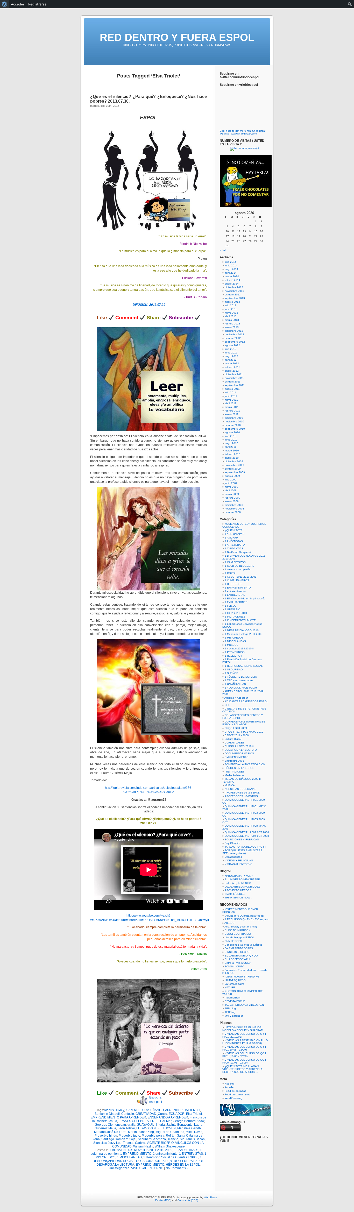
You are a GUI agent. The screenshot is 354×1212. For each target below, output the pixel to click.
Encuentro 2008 (234, 760)
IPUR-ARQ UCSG (235, 980)
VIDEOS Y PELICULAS (239, 860)
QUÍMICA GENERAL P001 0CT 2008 (247, 832)
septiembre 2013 (235, 298)
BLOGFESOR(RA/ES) (238, 933)
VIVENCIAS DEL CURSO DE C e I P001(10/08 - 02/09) (244, 1048)
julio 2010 (230, 436)
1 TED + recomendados (239, 680)
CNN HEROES (233, 941)
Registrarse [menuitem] (37, 4)
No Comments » (177, 1168)
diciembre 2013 (234, 287)
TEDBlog (230, 1012)
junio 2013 (231, 309)
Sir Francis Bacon (192, 1139)
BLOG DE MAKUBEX (237, 930)
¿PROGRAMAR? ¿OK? (239, 875)
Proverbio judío (129, 1135)
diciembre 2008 (234, 505)
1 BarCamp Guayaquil (238, 552)
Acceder (229, 1087)
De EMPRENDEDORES (239, 948)
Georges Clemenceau (110, 1124)
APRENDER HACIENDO (182, 1110)
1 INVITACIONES (235, 616)
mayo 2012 (231, 356)
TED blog (230, 1008)
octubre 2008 (233, 512)
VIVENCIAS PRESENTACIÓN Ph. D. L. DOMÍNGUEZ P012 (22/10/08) (245, 1042)
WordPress (210, 1197)
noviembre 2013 (234, 290)
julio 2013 (230, 305)
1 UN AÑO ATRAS (235, 684)
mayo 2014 (231, 269)
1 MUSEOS (231, 644)
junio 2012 (231, 352)
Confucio (127, 1114)
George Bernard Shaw (188, 1121)
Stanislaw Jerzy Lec (107, 1143)
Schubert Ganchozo (152, 1139)
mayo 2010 (231, 443)
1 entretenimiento (165, 1154)
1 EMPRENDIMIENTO (135, 1154)
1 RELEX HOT (233, 655)
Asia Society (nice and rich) (240, 926)
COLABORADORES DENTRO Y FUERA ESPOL (170, 1161)
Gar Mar (165, 1121)
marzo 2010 (232, 450)
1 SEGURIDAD (234, 669)
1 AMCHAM (231, 537)
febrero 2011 (232, 410)
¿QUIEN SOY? (234, 530)
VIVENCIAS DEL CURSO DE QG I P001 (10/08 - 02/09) (244, 1055)
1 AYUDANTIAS (234, 548)
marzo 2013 (232, 319)
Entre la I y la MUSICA (238, 883)
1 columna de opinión (238, 569)
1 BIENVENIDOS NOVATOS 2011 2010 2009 (140, 1150)
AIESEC (229, 923)
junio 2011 (231, 396)
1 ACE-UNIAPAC (234, 534)
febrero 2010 (232, 454)
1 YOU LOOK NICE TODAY (241, 687)
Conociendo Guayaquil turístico (243, 944)
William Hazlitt (143, 1146)
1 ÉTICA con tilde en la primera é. (245, 598)
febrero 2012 (232, 367)
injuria (160, 1124)
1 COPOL (230, 573)
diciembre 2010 (234, 417)
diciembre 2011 (234, 374)
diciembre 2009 (234, 461)
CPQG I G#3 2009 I (237, 728)
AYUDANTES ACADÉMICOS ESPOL (246, 701)
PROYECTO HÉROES (238, 890)
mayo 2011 (231, 399)
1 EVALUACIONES (236, 602)
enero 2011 (231, 414)
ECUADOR (177, 1114)
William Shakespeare (170, 1146)
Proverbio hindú (106, 1135)
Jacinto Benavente (179, 1124)
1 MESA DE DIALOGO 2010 (242, 630)
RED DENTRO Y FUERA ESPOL (177, 37)
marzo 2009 (232, 494)
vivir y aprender (234, 1015)
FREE (154, 1121)
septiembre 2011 (235, 385)
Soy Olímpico (232, 843)
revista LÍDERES (235, 893)
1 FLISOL (230, 605)
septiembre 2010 (235, 428)
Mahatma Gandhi (189, 1128)
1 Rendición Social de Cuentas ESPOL (170, 1157)
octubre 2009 (233, 468)
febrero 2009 (232, 497)
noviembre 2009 (234, 465)
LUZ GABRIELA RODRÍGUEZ (242, 886)
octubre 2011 (232, 381)
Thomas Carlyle (134, 1143)
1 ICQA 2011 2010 (236, 613)
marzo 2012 (232, 363)
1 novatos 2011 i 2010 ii (239, 648)
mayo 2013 (231, 312)
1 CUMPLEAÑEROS (237, 580)
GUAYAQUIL (145, 1124)
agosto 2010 (232, 432)
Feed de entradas (235, 1090)
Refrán (170, 1135)
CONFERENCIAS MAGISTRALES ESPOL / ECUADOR (243, 723)
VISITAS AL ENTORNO (147, 1168)
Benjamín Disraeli (107, 1114)
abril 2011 (230, 403)
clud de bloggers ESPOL (239, 937)
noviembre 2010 (234, 421)
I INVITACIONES (235, 771)
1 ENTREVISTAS (191, 1154)
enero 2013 (232, 327)
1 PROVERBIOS (235, 652)
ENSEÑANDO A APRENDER (168, 1117)
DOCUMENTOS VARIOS (239, 753)
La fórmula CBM (234, 983)
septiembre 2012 (235, 341)
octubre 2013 (233, 294)
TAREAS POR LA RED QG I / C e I (245, 846)
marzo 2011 (232, 407)
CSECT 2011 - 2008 (237, 735)
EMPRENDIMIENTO (150, 1164)
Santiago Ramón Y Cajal (118, 1139)
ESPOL (148, 117)
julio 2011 (230, 392)
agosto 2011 (232, 388)
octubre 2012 (233, 338)
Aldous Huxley (114, 1110)
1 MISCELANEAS (129, 1157)
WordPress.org (233, 1098)
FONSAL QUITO (234, 966)
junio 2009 (231, 483)
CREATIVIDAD (146, 1114)
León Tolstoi (126, 1128)
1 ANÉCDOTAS (234, 541)
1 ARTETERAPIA (235, 544)
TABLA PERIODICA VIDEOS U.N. (245, 1004)
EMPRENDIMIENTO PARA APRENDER (118, 1117)
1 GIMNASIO (232, 609)
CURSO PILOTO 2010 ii (239, 746)
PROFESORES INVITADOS (241, 796)
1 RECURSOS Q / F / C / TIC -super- (246, 919)
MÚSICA (230, 785)
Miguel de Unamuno (169, 1132)
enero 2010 (232, 457)
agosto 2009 (232, 475)
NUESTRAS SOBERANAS (240, 789)
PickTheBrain (232, 997)
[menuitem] (4, 4)
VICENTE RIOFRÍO (160, 1143)
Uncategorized (119, 1168)
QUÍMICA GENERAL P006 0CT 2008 (247, 835)
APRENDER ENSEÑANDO (144, 1110)
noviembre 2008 (234, 508)
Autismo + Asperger (236, 697)
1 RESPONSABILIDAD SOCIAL (244, 665)
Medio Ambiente (234, 775)
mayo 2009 (231, 486)
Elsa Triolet (194, 1114)
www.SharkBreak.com (244, 133)
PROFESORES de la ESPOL (242, 792)
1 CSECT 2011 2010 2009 (241, 576)
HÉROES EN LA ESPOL (183, 1164)
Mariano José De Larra (110, 1132)
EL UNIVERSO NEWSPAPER (242, 879)
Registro (230, 1083)
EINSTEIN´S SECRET (238, 952)
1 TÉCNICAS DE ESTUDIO (241, 676)
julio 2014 (230, 261)
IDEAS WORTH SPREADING (242, 976)
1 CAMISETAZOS (186, 1150)
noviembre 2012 (234, 334)
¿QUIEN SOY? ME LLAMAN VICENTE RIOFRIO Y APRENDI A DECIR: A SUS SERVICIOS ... (242, 1069)
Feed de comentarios (237, 1094)
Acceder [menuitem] (17, 4)
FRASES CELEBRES (134, 1121)
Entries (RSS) (163, 1200)
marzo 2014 (232, 276)
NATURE (230, 987)
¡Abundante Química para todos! (244, 915)
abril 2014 (231, 272)
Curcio (162, 1114)
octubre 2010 (233, 425)
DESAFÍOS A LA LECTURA (115, 1164)
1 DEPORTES (233, 584)
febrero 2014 (232, 280)
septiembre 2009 (235, 472)
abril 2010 (231, 446)
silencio (172, 1139)
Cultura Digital (233, 739)
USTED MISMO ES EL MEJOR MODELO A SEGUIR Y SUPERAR (242, 1029)
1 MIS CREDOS (234, 637)
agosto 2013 (232, 301)
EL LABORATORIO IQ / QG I (242, 955)
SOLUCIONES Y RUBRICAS (242, 839)
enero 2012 (232, 370)
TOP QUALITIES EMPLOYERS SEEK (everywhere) (242, 852)
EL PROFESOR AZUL (238, 959)
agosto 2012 (232, 345)
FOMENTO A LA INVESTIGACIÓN (245, 764)
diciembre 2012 (234, 330)
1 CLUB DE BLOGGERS (239, 565)
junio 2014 (231, 265)
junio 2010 (231, 439)
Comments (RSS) (188, 1200)
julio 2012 (230, 349)
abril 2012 (231, 359)
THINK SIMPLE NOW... (238, 897)
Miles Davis (194, 1132)
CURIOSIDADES (235, 742)
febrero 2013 (232, 323)
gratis (131, 1124)
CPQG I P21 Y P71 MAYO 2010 (244, 731)
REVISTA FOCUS (235, 1001)
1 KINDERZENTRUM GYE (240, 620)
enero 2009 (232, 501)
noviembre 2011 (234, 378)
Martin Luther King (141, 1132)
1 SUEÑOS (231, 673)
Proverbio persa (153, 1135)
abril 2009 (231, 490)
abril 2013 (231, 316)
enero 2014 (232, 283)
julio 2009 (230, 479)
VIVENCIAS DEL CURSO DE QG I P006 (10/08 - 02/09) (244, 1061)
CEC (227, 705)
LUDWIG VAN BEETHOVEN (156, 1128)
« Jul (222, 250)
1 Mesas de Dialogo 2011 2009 (243, 634)
